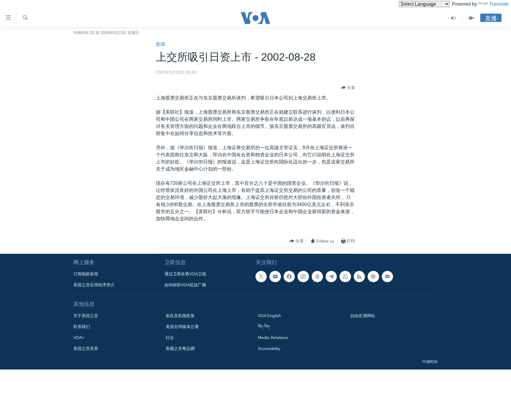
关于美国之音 (85, 315)
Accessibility (269, 348)
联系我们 (81, 326)
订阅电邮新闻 (85, 274)
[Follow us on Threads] (317, 276)
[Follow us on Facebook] (289, 276)
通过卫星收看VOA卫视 (185, 274)
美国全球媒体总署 (182, 326)
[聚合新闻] (359, 276)
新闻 (160, 44)
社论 (170, 337)
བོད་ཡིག (264, 326)
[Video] (471, 18)
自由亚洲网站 (362, 315)
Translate (499, 4)
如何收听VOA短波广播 (185, 284)
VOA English (269, 315)
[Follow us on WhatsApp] (345, 276)
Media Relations (273, 337)
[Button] (348, 87)
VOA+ (78, 337)
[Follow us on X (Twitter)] (261, 276)
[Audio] (453, 18)
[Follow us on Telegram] (331, 276)
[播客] (373, 276)
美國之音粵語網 (180, 348)
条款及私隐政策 (180, 315)
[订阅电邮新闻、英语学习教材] (387, 276)
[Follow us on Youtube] (275, 276)
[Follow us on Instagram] (303, 276)
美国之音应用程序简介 (94, 284)
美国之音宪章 (85, 348)
